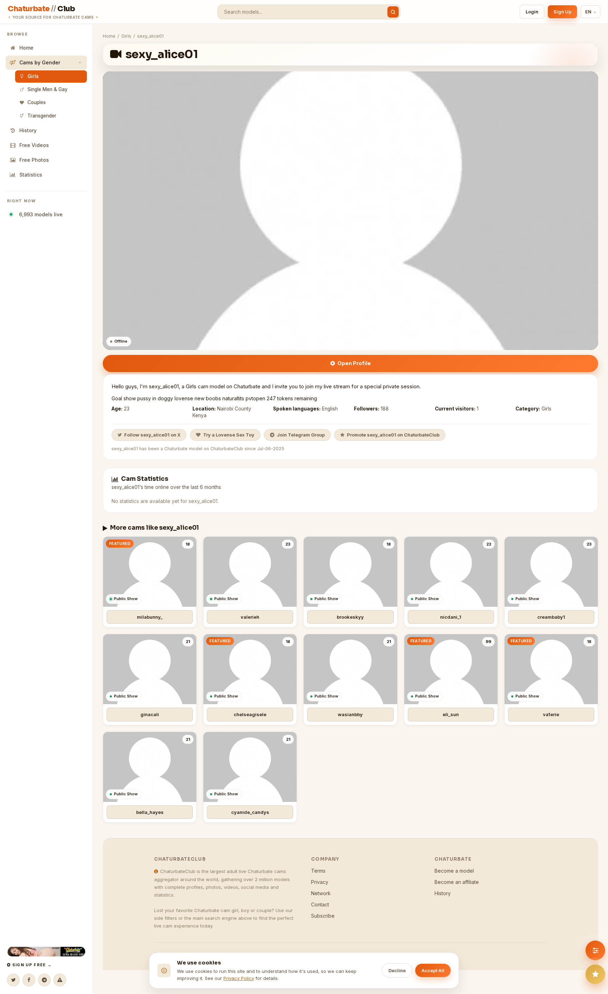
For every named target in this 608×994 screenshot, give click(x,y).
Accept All (433, 970)
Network (321, 893)
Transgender (41, 116)
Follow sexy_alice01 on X (152, 435)
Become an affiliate (457, 882)
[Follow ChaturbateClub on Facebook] (29, 980)
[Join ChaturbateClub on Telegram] (44, 980)
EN (588, 11)
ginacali (149, 714)
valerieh (250, 617)
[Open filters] (595, 950)
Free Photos (34, 160)
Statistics (30, 175)
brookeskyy (350, 617)
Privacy (319, 882)
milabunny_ (150, 617)
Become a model (454, 871)
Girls (33, 76)
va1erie (551, 714)
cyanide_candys (250, 812)
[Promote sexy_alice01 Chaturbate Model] (595, 974)
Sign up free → (31, 964)
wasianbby (350, 714)
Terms (318, 871)
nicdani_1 (450, 617)
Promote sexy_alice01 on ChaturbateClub (393, 435)
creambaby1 (551, 617)
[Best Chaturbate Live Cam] (46, 952)
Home (26, 48)
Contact (320, 904)
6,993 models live (39, 214)
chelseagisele (250, 714)
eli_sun (451, 714)
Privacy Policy (238, 978)
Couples (36, 102)
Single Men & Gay (47, 89)
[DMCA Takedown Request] (59, 980)
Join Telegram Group (301, 435)
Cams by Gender (39, 62)
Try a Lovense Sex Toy (228, 435)
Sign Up (562, 11)
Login (532, 11)
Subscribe (323, 916)
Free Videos (34, 145)
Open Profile (354, 363)
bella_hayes (150, 812)
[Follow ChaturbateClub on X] (13, 980)
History (28, 130)
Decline (397, 970)
